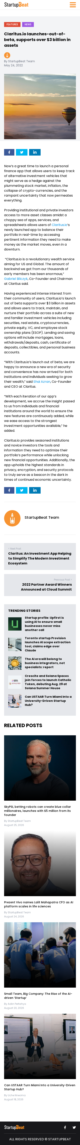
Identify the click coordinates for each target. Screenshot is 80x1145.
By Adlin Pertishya (15, 1004)
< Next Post (14, 548)
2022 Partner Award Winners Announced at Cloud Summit (46, 587)
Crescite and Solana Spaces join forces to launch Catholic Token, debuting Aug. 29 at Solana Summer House (48, 682)
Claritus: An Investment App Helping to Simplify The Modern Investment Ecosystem (39, 558)
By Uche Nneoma (15, 1095)
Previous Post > (63, 579)
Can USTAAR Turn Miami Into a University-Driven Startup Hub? (48, 701)
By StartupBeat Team (19, 61)
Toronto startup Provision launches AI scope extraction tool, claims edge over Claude (48, 644)
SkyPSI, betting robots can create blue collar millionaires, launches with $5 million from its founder (37, 811)
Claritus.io (59, 225)
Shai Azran (41, 381)
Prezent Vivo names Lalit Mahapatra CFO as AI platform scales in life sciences (38, 904)
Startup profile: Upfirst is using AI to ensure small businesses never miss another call (44, 624)
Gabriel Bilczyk (16, 278)
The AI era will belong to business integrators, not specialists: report (45, 663)
